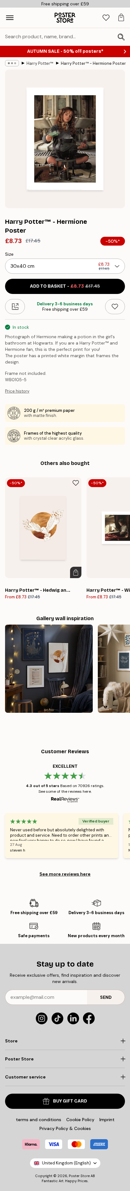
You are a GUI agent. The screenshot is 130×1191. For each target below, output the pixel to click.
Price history (17, 391)
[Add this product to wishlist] (115, 306)
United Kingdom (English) (66, 1163)
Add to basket (65, 286)
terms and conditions (38, 1119)
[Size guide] (15, 306)
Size (9, 254)
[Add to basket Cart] (75, 572)
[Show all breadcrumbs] (12, 63)
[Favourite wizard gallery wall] (49, 668)
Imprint (107, 1119)
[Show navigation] (10, 18)
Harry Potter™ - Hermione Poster (93, 63)
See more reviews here (65, 874)
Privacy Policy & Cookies (65, 1128)
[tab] (106, 18)
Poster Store (79, 1176)
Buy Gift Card (70, 1101)
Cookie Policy (80, 1119)
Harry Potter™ (40, 63)
